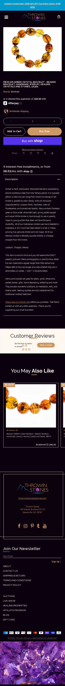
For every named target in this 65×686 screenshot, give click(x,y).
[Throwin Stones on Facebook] (23, 153)
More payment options (32, 149)
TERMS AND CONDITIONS (17, 580)
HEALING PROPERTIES (15, 605)
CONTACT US (10, 571)
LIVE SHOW (9, 601)
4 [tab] (33, 66)
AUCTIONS (9, 596)
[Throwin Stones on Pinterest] (38, 153)
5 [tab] (37, 66)
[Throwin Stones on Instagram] (31, 153)
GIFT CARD (9, 619)
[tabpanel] (32, 49)
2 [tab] (27, 66)
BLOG (6, 615)
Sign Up (55, 561)
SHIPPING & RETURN (14, 575)
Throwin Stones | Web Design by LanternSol (36, 638)
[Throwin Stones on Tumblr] (45, 153)
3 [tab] (30, 66)
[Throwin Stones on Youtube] (52, 153)
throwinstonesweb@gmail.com (32, 498)
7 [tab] (43, 66)
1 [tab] (23, 66)
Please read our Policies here (17, 302)
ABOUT (7, 566)
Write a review (46, 345)
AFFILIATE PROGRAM (14, 610)
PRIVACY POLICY (12, 585)
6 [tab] (40, 66)
